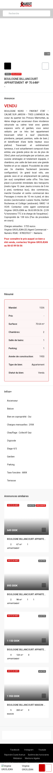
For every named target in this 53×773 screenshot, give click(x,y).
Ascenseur (12, 400)
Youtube (42, 750)
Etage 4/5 (12, 448)
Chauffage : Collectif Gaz (19, 432)
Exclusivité (16, 74)
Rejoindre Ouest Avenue (14, 755)
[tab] (7, 66)
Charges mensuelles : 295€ (20, 424)
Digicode (11, 440)
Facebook (14, 750)
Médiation (17, 758)
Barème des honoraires (38, 755)
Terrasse (11, 480)
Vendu (7, 74)
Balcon (10, 408)
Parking (11, 464)
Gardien (11, 456)
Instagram (28, 750)
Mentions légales (32, 758)
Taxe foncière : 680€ (17, 472)
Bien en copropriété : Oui (19, 416)
